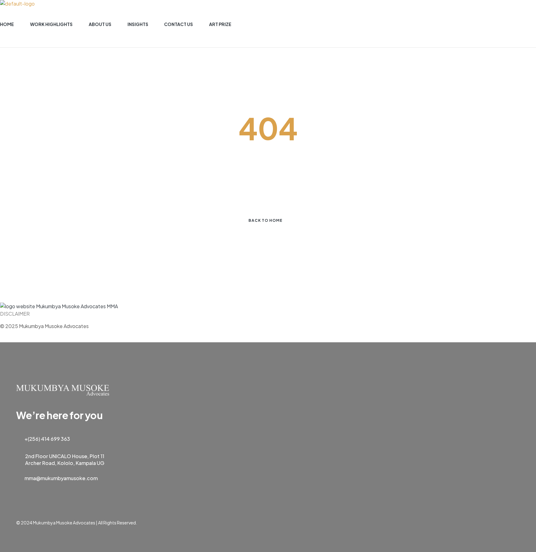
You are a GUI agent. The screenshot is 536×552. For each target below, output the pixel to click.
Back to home (265, 220)
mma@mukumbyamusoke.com (61, 478)
